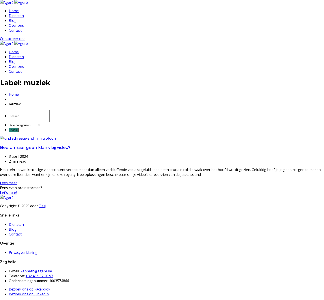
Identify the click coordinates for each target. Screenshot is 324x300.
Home (14, 10)
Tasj (42, 205)
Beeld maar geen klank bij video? (35, 147)
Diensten (16, 15)
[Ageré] (14, 2)
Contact (15, 30)
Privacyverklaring (23, 252)
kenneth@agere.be (36, 271)
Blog (13, 20)
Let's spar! (8, 192)
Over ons (16, 25)
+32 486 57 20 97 (39, 275)
